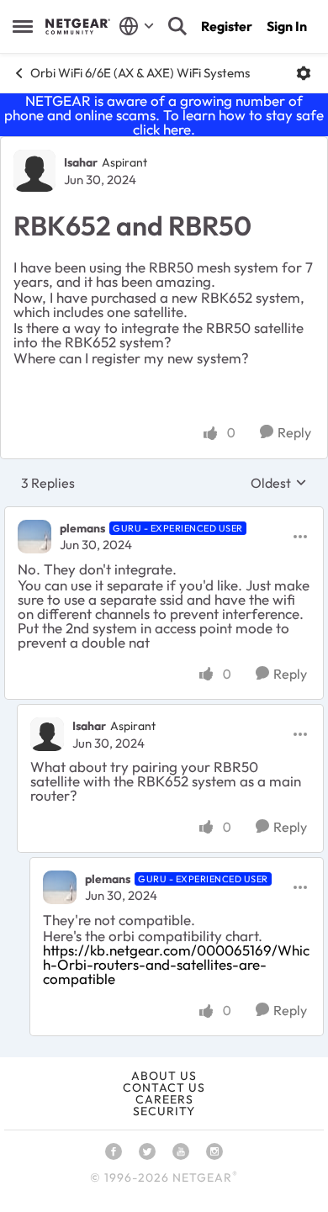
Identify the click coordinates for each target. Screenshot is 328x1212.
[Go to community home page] (77, 26)
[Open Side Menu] (22, 26)
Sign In (287, 26)
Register (226, 26)
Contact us (164, 1087)
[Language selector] (136, 26)
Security (164, 1111)
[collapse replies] (164, 514)
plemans (82, 528)
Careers (164, 1099)
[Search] (177, 26)
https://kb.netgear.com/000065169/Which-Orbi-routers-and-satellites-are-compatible (176, 964)
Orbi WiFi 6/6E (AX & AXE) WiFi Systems (140, 73)
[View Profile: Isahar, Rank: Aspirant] (34, 171)
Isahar (81, 162)
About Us (164, 1075)
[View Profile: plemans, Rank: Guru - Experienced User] (34, 536)
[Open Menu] (303, 73)
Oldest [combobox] (279, 483)
